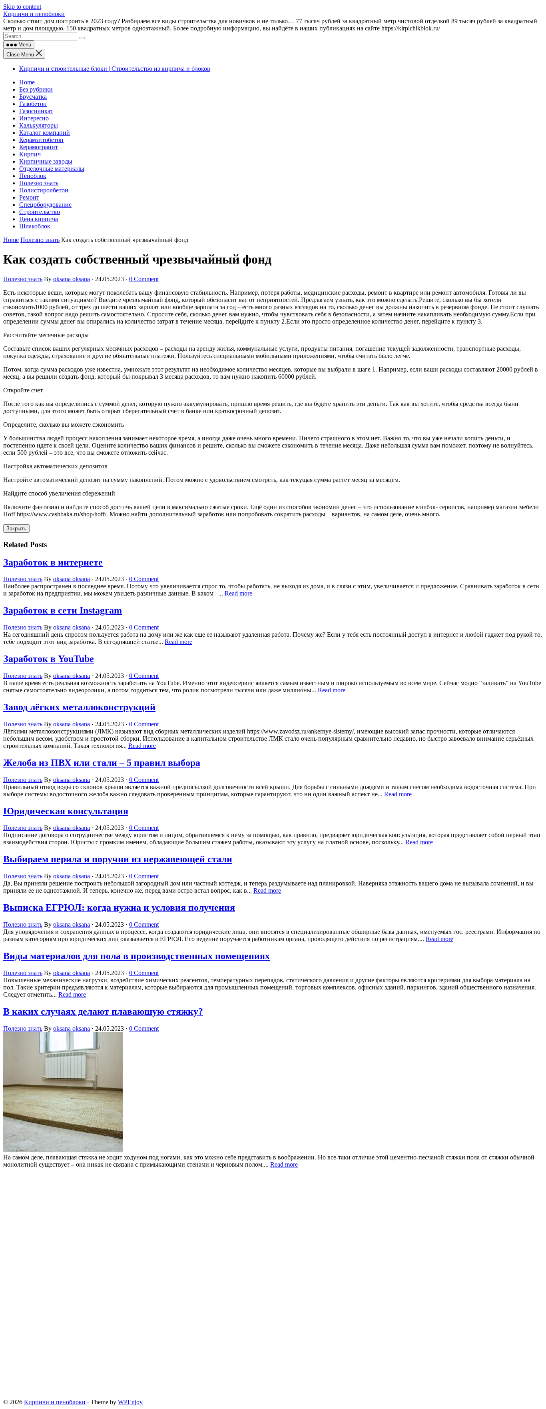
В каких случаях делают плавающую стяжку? (103, 1011)
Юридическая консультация (65, 811)
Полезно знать (38, 183)
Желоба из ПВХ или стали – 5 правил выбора (101, 762)
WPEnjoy (130, 1402)
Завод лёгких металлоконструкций (79, 707)
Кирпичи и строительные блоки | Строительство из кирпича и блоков (114, 68)
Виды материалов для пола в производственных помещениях (136, 956)
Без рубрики (36, 89)
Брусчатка (33, 96)
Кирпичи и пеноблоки (34, 13)
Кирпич (30, 154)
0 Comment (144, 279)
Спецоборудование (45, 204)
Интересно (34, 118)
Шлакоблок (34, 226)
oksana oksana (71, 279)
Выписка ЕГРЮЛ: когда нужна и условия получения (119, 907)
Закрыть (16, 529)
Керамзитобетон (41, 139)
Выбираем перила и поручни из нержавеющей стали (117, 859)
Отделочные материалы (51, 168)
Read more (238, 593)
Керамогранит (38, 147)
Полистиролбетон (43, 190)
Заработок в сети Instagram (62, 610)
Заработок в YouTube (48, 659)
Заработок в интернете (53, 562)
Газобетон (33, 103)
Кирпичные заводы (45, 161)
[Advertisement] (243, 1227)
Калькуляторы (38, 125)
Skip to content (22, 6)
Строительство (39, 211)
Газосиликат (36, 111)
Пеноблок (32, 175)
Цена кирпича (38, 219)
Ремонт (29, 197)
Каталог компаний (44, 132)
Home (27, 82)
